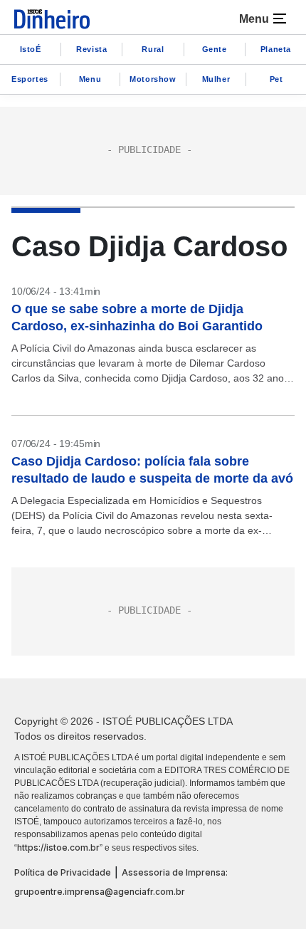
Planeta (275, 49)
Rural (153, 49)
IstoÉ (30, 49)
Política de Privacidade (62, 872)
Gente (214, 49)
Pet (276, 79)
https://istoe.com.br (58, 847)
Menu (90, 79)
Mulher (216, 79)
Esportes (29, 79)
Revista (91, 49)
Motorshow (153, 79)
